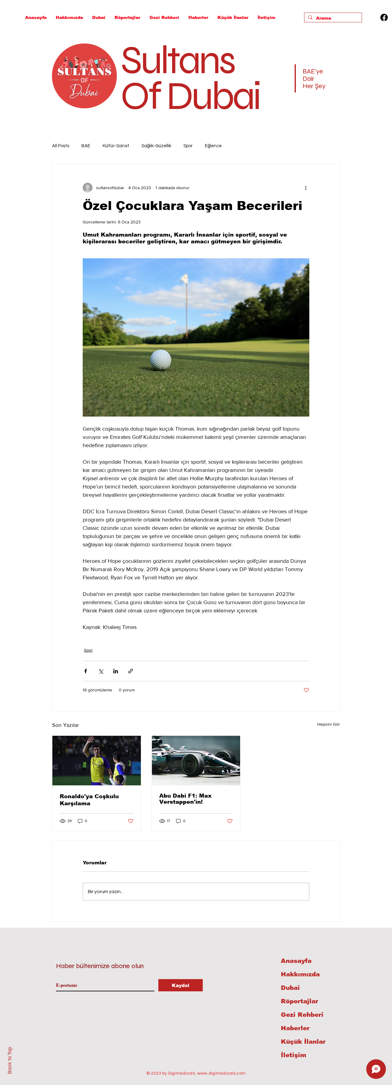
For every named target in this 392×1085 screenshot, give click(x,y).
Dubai (290, 987)
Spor (188, 146)
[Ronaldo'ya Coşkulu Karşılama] (96, 760)
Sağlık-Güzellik (156, 146)
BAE (85, 146)
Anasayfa (296, 960)
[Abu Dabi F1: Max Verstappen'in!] (196, 760)
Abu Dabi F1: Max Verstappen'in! (185, 799)
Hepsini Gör (328, 724)
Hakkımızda (300, 974)
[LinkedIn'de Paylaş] (116, 671)
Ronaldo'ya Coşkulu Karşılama (89, 799)
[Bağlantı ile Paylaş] (131, 671)
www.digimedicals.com (221, 1073)
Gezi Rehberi (302, 1014)
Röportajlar (299, 1001)
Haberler (295, 1028)
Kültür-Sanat (116, 146)
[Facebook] (384, 17)
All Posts (60, 146)
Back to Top (9, 1060)
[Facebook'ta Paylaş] (86, 671)
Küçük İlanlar (303, 1041)
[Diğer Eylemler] (305, 187)
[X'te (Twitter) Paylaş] (101, 671)
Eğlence (213, 146)
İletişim (293, 1055)
